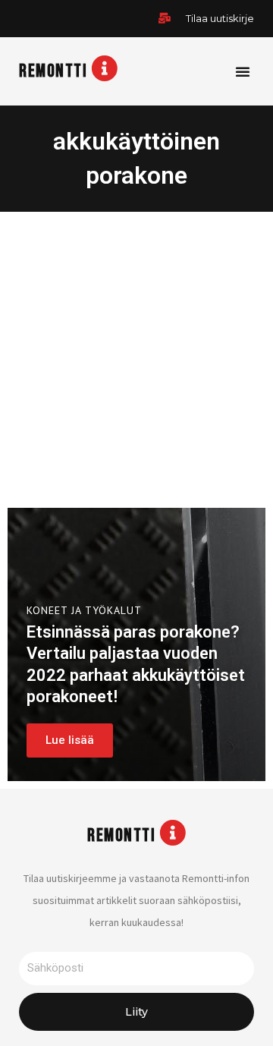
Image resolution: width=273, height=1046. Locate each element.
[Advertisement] (136, 356)
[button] (242, 71)
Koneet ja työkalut (84, 610)
